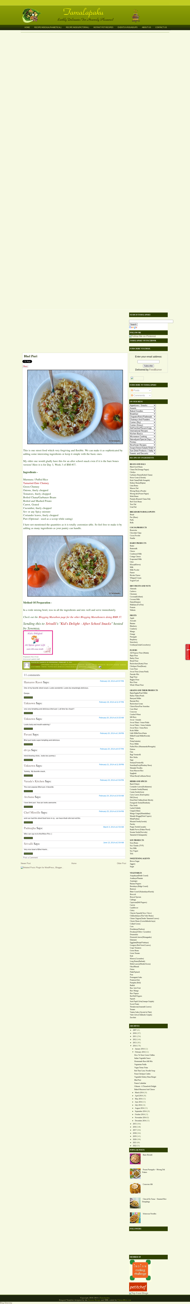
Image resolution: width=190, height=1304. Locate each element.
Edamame (133, 940)
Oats (131, 752)
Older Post (121, 863)
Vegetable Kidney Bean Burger (145, 1077)
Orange (132, 634)
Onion (132, 969)
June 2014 (138, 1102)
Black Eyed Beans (136, 467)
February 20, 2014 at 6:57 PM (112, 749)
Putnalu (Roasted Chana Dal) (140, 499)
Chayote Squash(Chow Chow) (141, 913)
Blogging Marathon (68, 665)
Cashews (133, 591)
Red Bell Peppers (136, 996)
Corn (131, 926)
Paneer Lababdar (140, 1083)
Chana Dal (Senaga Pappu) (139, 470)
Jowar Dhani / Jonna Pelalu (139, 722)
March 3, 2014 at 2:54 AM (113, 827)
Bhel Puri (30, 356)
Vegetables (92, 667)
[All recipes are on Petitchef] (138, 1290)
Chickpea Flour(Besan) (138, 666)
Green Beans (134, 951)
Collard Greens (135, 924)
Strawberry (134, 642)
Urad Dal (133, 507)
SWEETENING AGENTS (140, 858)
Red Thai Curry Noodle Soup (144, 1071)
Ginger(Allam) (135, 811)
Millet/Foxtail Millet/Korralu (140, 736)
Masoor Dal (134, 488)
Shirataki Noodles (136, 768)
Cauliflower (134, 908)
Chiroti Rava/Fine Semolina (139, 706)
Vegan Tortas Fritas (141, 1068)
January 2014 (139, 1049)
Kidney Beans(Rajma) (137, 483)
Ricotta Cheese (135, 575)
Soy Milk (133, 848)
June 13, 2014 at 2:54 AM (113, 843)
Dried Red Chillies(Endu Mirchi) (141, 800)
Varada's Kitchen (34, 781)
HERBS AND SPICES (138, 781)
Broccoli (133, 894)
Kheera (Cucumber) (137, 959)
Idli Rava (133, 717)
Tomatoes (83, 667)
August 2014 (139, 1108)
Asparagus (133, 881)
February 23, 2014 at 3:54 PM (112, 780)
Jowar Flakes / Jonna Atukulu (140, 725)
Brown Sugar (134, 861)
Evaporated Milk (136, 559)
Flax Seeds (134, 805)
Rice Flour (133, 682)
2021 (134, 1142)
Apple (132, 618)
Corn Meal (133, 709)
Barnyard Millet (135, 698)
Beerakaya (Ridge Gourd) (139, 886)
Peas (131, 975)
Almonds (133, 589)
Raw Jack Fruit (135, 988)
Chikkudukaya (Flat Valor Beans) (141, 916)
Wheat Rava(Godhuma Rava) (140, 776)
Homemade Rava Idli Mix (143, 1061)
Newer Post (26, 863)
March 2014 (139, 1093)
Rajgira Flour (134, 680)
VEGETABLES (136, 873)
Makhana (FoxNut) (137, 605)
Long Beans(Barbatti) (137, 961)
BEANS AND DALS (138, 464)
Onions (44, 667)
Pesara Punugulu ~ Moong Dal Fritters (153, 1171)
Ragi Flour (133, 677)
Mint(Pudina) (134, 819)
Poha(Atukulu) (135, 741)
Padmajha (30, 828)
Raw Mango (134, 991)
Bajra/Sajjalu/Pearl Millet (138, 693)
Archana (29, 797)
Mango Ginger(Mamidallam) (140, 813)
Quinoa (132, 749)
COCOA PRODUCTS (138, 528)
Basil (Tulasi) (134, 784)
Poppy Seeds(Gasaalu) (138, 827)
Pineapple (133, 637)
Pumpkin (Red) (135, 983)
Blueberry (133, 626)
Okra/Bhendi (134, 967)
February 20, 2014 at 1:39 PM (112, 733)
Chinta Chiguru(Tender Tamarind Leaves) (144, 918)
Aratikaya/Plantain (136, 878)
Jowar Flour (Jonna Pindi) (139, 672)
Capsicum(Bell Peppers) (138, 902)
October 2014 (140, 1114)
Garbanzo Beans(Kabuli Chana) (141, 475)
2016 (134, 1127)
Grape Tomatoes (135, 948)
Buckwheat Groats (136, 704)
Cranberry (133, 629)
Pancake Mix (134, 674)
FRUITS (133, 615)
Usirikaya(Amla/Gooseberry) (140, 645)
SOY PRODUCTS (137, 840)
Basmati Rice (134, 701)
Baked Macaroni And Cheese (144, 1089)
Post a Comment (30, 857)
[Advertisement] (73, 332)
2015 (134, 1124)
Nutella (132, 538)
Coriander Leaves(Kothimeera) (141, 787)
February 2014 (140, 1052)
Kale (131, 956)
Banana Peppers (135, 884)
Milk (131, 567)
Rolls (132, 523)
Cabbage (133, 900)
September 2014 (140, 1111)
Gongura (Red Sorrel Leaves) (140, 945)
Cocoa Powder (135, 536)
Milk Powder (134, 570)
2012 (134, 1039)
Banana (132, 623)
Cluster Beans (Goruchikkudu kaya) (142, 921)
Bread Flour (134, 661)
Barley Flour (134, 658)
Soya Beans (134, 843)
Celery (132, 910)
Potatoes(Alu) (135, 980)
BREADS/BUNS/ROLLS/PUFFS (142, 512)
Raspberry (133, 639)
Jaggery (132, 864)
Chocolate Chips (135, 533)
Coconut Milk (135, 599)
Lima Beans (134, 486)
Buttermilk (133, 548)
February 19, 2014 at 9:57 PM (112, 681)
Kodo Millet (134, 730)
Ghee (132, 562)
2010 (134, 1033)
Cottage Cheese (135, 557)
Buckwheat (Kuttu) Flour (139, 664)
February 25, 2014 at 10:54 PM (111, 811)
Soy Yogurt (134, 851)
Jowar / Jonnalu (135, 720)
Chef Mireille (32, 812)
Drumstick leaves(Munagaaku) (141, 937)
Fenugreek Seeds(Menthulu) (140, 803)
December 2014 (140, 1121)
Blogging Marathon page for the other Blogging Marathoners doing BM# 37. (80, 617)
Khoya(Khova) (135, 565)
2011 (134, 1036)
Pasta (132, 738)
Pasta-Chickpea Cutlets (142, 1074)
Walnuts (133, 610)
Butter (132, 546)
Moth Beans (134, 496)
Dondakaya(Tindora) (137, 929)
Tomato (132, 1009)
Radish (132, 985)
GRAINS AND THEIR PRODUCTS (144, 690)
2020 (134, 1139)
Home (27, 27)
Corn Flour (134, 669)
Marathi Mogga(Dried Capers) (140, 816)
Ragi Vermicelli (135, 755)
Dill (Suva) (134, 797)
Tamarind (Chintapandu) (138, 835)
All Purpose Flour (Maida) (139, 653)
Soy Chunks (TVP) (137, 846)
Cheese (132, 551)
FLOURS (133, 650)
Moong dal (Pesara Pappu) (139, 494)
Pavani (28, 734)
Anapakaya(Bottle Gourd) (139, 876)
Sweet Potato (134, 1004)
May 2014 (138, 1099)
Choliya (132, 472)
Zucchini (133, 1017)
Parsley (132, 824)
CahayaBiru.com (124, 1300)
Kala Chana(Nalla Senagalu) (140, 480)
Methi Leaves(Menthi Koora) (140, 964)
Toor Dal (133, 504)
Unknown (29, 703)
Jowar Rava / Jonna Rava (139, 728)
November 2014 (140, 1118)
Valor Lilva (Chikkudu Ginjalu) (141, 1015)
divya (27, 750)
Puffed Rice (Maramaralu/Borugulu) (142, 747)
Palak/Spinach (135, 972)
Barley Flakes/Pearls (137, 696)
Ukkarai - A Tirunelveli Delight (145, 1086)
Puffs (132, 520)
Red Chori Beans (136, 502)
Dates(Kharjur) (135, 602)
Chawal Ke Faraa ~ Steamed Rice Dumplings (154, 1200)
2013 (134, 1043)
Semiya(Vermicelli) (136, 763)
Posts (136, 390)
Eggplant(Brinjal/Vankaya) (139, 942)
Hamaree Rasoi (33, 682)
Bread (132, 515)
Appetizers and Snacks (50, 665)
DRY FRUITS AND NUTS (140, 586)
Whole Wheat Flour (137, 685)
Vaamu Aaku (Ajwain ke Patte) (141, 1012)
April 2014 (139, 1096)
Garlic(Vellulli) (135, 808)
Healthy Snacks (112, 665)
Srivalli (51, 623)
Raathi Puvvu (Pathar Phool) (140, 829)
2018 (134, 1133)
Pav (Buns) (134, 517)
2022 (134, 1146)
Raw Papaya (134, 993)
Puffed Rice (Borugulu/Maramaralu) (63, 667)
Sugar (132, 867)
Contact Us (161, 27)
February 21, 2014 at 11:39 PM (111, 765)
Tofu (131, 854)
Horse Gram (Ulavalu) (138, 478)
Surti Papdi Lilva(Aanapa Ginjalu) (142, 1001)
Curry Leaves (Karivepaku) (139, 795)
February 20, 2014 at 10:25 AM (111, 718)
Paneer (132, 573)
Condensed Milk (136, 554)
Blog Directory (6, 1303)
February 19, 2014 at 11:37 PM (111, 702)
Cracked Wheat (135, 714)
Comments (139, 395)
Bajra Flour (134, 656)
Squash (132, 999)
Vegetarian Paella (140, 1064)
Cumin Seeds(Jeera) (137, 792)
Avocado (133, 621)
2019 (134, 1136)
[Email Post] (99, 667)
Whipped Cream (135, 578)
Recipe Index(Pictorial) (77, 27)
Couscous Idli (148, 1184)
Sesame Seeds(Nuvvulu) (138, 832)
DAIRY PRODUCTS (138, 543)
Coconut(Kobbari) (136, 597)
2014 (134, 1046)
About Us (146, 27)
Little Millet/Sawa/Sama (138, 733)
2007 (134, 1030)
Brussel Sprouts (135, 897)
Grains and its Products (96, 665)
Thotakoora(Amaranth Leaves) (140, 1007)
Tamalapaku (96, 10)
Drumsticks (134, 934)
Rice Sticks (134, 757)
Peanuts (132, 607)
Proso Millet (134, 744)
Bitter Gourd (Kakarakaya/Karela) (142, 892)
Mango (132, 631)
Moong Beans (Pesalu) (138, 491)
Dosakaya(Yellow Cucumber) (140, 932)
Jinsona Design (94, 1300)
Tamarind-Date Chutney (36, 483)
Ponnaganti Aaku (136, 977)
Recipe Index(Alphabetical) (47, 27)
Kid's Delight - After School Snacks (86, 623)
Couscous (133, 712)
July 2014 (138, 1105)
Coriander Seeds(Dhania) (139, 789)
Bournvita (133, 530)
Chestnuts (133, 594)
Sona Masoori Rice (136, 771)
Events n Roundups (127, 27)
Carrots (81, 665)
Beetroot (133, 889)
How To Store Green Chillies (144, 1055)
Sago (131, 760)
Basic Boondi (147, 1155)
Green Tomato (135, 953)
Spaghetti (133, 773)
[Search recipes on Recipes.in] (138, 1293)
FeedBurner (155, 369)
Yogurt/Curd (134, 581)
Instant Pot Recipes (103, 27)
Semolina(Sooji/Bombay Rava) (141, 765)
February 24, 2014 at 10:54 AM (111, 796)
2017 (134, 1130)
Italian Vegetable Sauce (142, 1058)
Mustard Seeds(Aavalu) (138, 821)
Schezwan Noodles (149, 1214)
